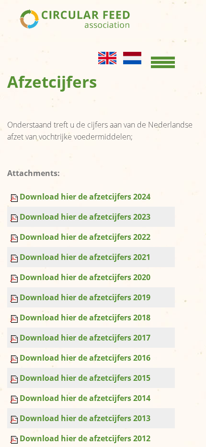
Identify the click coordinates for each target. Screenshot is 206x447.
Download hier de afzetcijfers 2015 (85, 378)
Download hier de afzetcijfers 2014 (85, 398)
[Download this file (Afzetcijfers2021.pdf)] (15, 257)
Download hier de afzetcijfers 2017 (85, 337)
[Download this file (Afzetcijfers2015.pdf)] (15, 378)
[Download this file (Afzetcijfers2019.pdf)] (15, 297)
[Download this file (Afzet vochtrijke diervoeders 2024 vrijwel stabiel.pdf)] (15, 196)
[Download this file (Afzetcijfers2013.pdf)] (15, 418)
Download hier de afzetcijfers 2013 (85, 418)
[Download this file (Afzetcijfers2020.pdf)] (15, 277)
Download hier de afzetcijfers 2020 (85, 277)
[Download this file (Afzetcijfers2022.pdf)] (15, 237)
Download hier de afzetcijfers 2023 (85, 217)
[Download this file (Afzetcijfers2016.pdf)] (15, 358)
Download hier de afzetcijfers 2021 (85, 257)
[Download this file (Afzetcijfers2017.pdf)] (15, 337)
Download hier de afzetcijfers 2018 (85, 317)
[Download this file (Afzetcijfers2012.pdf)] (15, 438)
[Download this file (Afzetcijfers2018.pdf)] (15, 317)
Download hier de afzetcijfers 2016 (85, 358)
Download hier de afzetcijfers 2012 (85, 438)
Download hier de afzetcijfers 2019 (85, 297)
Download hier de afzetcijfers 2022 (85, 237)
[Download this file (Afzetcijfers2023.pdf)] (15, 217)
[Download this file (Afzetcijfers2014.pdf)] (15, 398)
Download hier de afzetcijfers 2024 (85, 196)
